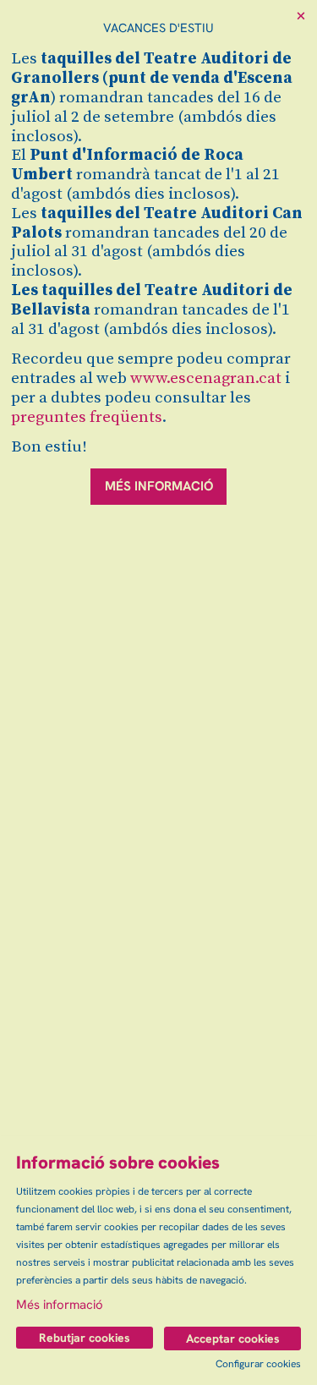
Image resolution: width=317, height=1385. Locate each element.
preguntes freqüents (86, 417)
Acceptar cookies (233, 1338)
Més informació (59, 1304)
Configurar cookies (258, 1364)
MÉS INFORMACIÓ (159, 486)
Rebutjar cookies (84, 1337)
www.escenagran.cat (205, 378)
